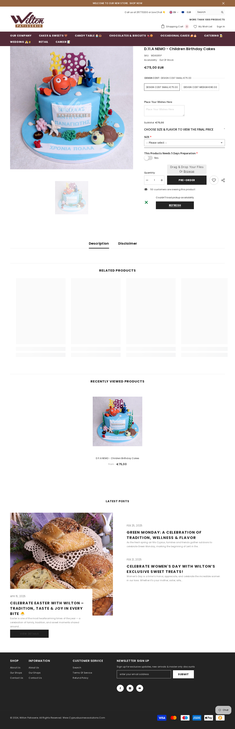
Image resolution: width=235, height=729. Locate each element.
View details (29, 634)
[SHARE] (221, 180)
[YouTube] (139, 688)
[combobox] (207, 12)
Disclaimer (127, 243)
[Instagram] (129, 688)
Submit (183, 674)
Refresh (175, 205)
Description (99, 243)
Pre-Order (186, 180)
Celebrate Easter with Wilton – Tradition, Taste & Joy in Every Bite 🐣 (47, 608)
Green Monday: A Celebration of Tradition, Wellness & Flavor (164, 535)
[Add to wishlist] (213, 180)
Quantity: (149, 172)
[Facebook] (120, 688)
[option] (71, 107)
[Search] (210, 12)
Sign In (221, 26)
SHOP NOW (136, 3)
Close (223, 3)
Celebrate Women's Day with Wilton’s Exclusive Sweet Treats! (171, 569)
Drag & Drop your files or (186, 169)
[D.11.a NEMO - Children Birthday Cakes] (117, 421)
